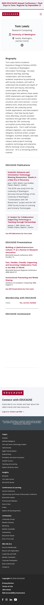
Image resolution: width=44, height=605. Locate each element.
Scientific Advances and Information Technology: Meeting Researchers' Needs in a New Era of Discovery (22, 176)
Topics (4, 434)
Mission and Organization (10, 551)
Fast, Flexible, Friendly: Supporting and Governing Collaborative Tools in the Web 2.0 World (21, 265)
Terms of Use (7, 586)
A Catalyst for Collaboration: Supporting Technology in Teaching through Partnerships (22, 220)
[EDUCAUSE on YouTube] (15, 600)
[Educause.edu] (12, 393)
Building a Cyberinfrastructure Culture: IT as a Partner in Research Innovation (22, 250)
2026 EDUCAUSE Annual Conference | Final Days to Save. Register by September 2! (22, 4)
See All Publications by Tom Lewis (19, 233)
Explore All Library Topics (10, 467)
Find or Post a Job (8, 539)
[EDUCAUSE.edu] (10, 14)
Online (4, 507)
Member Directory (8, 522)
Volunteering (6, 532)
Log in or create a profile (12, 412)
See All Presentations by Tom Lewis (20, 289)
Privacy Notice (8, 583)
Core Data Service (8, 479)
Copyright (6, 578)
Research (5, 476)
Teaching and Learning (9, 464)
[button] (40, 14)
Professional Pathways (9, 501)
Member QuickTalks (8, 529)
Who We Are (7, 544)
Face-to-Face (6, 504)
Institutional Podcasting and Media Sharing (22, 279)
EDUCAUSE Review (8, 482)
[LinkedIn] (22, 45)
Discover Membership (9, 547)
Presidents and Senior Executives (13, 458)
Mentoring (5, 526)
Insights (5, 472)
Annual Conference (8, 491)
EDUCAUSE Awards (8, 536)
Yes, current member (28, 303)
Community (6, 516)
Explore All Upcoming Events (11, 511)
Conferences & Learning (11, 487)
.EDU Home (6, 589)
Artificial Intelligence (8, 441)
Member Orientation (8, 557)
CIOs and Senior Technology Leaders (14, 444)
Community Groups (8, 519)
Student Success (7, 461)
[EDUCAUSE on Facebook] (2, 600)
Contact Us (5, 567)
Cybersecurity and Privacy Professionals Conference (19, 494)
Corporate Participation (9, 560)
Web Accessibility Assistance (13, 593)
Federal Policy (6, 454)
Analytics (5, 438)
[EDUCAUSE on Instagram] (6, 600)
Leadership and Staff (9, 554)
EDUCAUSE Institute (8, 498)
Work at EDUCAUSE (8, 564)
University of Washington (23, 34)
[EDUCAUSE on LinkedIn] (11, 600)
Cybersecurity (6, 448)
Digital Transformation (9, 451)
